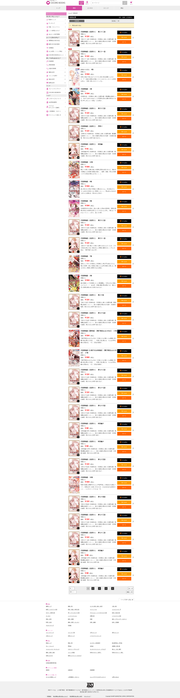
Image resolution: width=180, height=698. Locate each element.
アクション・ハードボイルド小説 (98, 612)
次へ (130, 588)
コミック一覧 (71, 632)
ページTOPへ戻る (126, 599)
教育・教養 (71, 619)
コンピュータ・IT (116, 609)
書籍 (74, 8)
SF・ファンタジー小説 (74, 612)
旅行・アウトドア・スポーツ (119, 619)
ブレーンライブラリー (55, 88)
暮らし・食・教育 (116, 649)
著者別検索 (52, 65)
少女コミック (49, 636)
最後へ (129, 592)
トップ (58, 8)
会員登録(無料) (53, 102)
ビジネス (90, 8)
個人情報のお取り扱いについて (60, 696)
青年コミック (115, 632)
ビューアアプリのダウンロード (98, 677)
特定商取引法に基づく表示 (76, 696)
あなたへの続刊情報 (54, 34)
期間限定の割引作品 (54, 40)
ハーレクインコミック (95, 636)
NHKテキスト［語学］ (95, 652)
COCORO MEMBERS (55, 92)
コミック (106, 8)
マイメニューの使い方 (55, 115)
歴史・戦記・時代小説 (73, 609)
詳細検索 (51, 61)
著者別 (47, 670)
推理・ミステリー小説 (51, 609)
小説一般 (114, 606)
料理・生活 (49, 622)
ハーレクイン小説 (116, 616)
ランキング (52, 23)
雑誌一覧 (70, 643)
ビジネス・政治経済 (95, 643)
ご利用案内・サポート (55, 111)
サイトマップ (87, 696)
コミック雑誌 (71, 652)
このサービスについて (55, 98)
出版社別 (70, 670)
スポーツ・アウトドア (73, 649)
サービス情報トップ (51, 677)
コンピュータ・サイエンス (52, 649)
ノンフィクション (72, 616)
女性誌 (91, 646)
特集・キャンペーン (54, 27)
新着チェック (52, 19)
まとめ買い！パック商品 (55, 51)
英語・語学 (49, 619)
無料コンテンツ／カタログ (74, 655)
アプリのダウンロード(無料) (54, 106)
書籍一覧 (70, 606)
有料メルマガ (49, 655)
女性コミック (71, 636)
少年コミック (93, 632)
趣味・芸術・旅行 (50, 652)
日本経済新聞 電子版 (51, 663)
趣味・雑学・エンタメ (73, 622)
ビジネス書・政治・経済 (96, 606)
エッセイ (48, 616)
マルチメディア (50, 625)
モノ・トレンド (50, 646)
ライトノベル (93, 609)
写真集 (69, 625)
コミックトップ (50, 632)
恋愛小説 (92, 616)
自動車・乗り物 (116, 646)
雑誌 (122, 8)
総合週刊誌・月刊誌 (117, 643)
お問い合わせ (115, 677)
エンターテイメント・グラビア (98, 649)
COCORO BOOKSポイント (56, 55)
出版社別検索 (52, 68)
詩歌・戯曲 (93, 622)
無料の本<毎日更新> (54, 44)
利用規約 (49, 696)
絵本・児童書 (115, 622)
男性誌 (69, 646)
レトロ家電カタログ (54, 30)
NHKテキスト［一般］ (117, 652)
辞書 (91, 619)
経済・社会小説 (116, 612)
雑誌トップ (49, 643)
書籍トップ (49, 606)
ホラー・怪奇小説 (50, 612)
